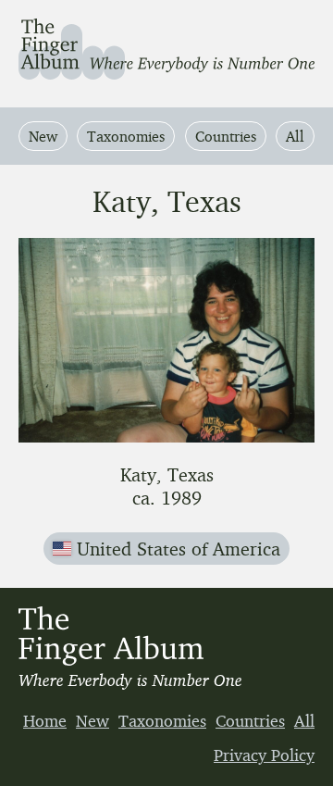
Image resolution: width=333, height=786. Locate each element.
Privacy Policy (264, 754)
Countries (225, 136)
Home (45, 720)
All (295, 136)
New (43, 136)
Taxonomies (126, 136)
